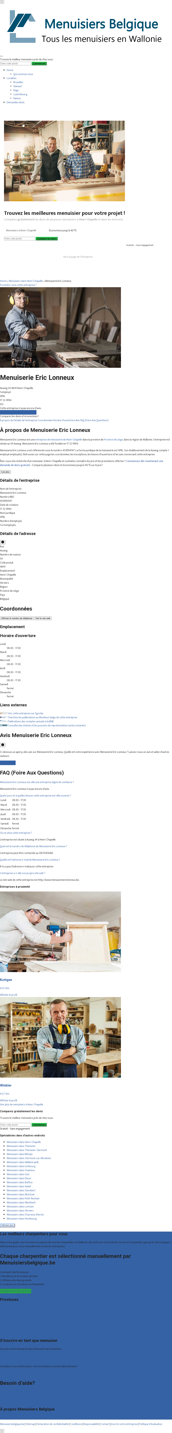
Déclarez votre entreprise (14, 1373)
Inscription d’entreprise (12, 1359)
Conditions (76, 1424)
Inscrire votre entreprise (124, 1424)
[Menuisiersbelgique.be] (85, 51)
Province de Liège (113, 439)
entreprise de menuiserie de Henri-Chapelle (58, 439)
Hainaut (17, 86)
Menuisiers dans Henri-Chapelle (26, 281)
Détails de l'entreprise (26, 420)
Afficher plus (7, 1225)
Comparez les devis (46, 238)
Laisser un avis (8, 763)
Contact (4, 1400)
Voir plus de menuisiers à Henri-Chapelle (21, 1104)
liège (16, 90)
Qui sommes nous (23, 74)
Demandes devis (16, 102)
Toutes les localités (10, 1332)
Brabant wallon (8, 1328)
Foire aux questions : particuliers (17, 1392)
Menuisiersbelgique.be (12, 1424)
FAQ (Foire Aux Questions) (94, 420)
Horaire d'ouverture (64, 420)
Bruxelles (18, 82)
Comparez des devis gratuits (15, 1291)
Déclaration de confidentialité (52, 1424)
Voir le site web (42, 618)
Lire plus (5, 472)
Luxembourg (20, 94)
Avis (77, 420)
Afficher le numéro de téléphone (16, 618)
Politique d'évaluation (150, 1424)
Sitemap (30, 1424)
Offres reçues (7, 1355)
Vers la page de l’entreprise (78, 257)
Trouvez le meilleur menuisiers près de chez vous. (26, 59)
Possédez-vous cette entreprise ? (18, 285)
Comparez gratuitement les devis (18, 412)
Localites (11, 78)
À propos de (7, 420)
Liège (3, 1316)
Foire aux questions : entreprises (17, 1396)
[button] (37, 782)
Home (10, 70)
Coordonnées (45, 420)
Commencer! (39, 1124)
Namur (17, 98)
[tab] (86, 782)
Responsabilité (91, 1424)
